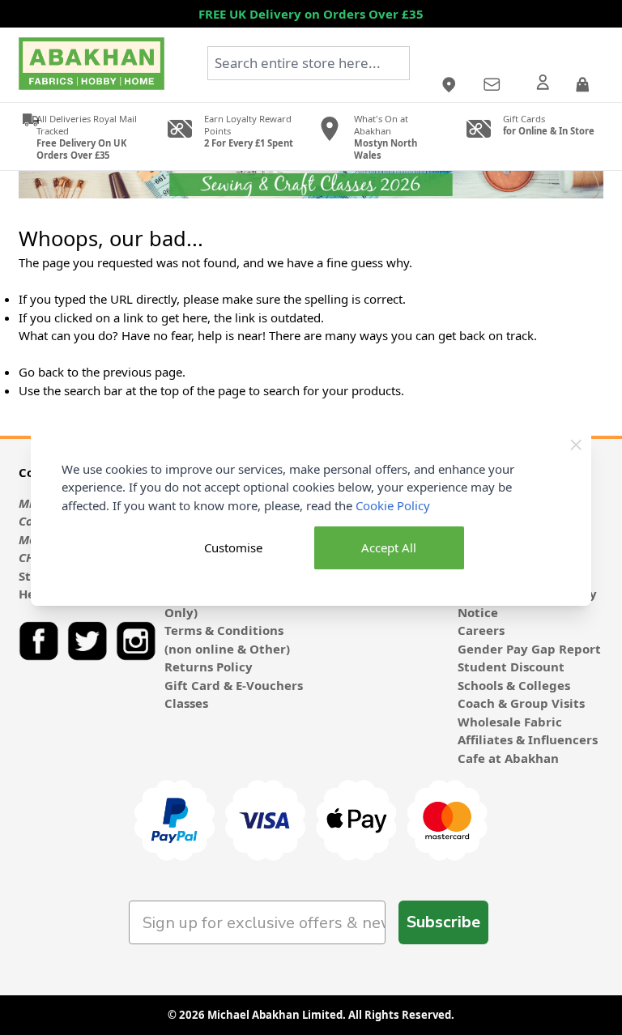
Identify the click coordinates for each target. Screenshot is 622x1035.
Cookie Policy (393, 505)
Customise (233, 547)
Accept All (388, 547)
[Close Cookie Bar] (576, 445)
